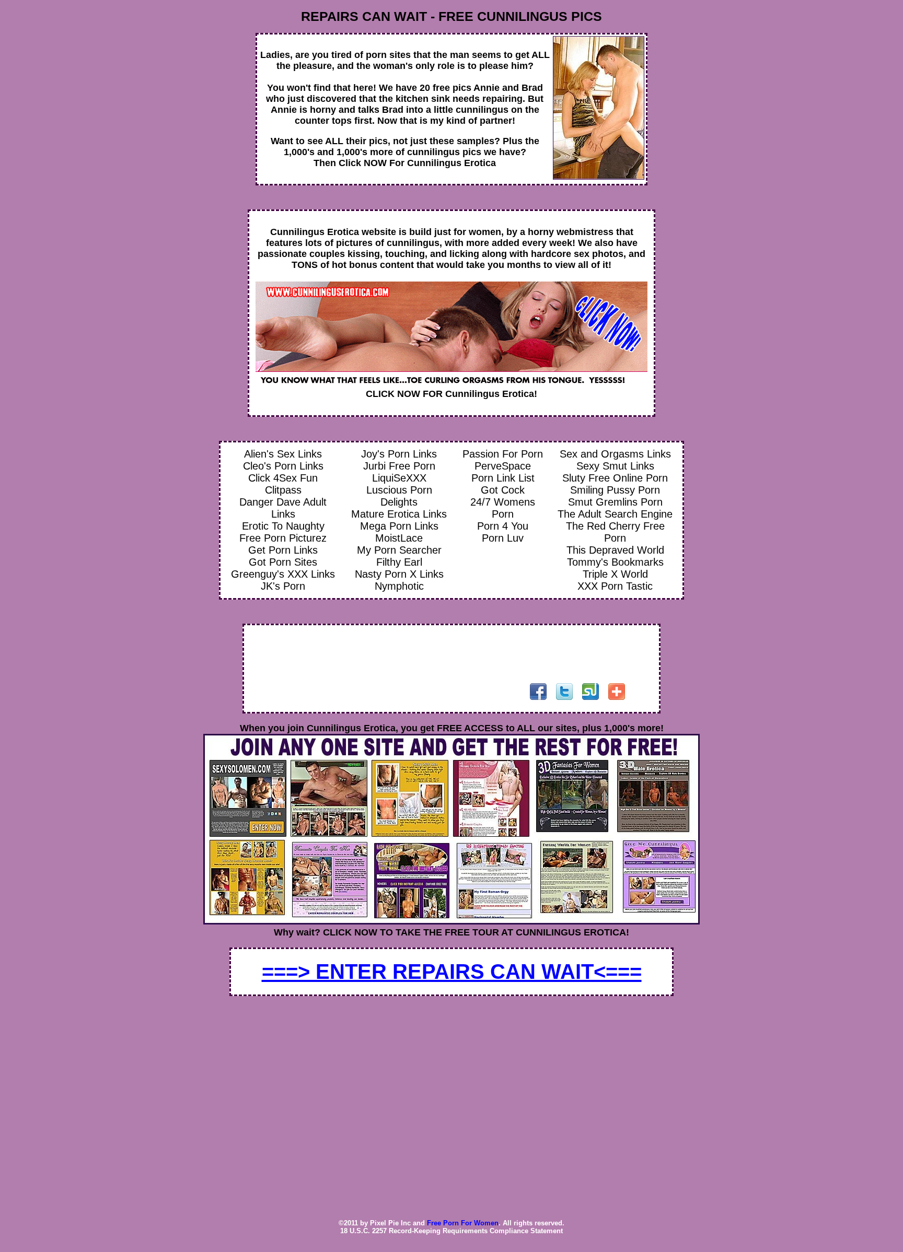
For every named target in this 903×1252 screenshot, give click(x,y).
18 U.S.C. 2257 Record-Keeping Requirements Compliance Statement (451, 1231)
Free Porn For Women (463, 1223)
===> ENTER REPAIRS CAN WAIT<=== (452, 971)
